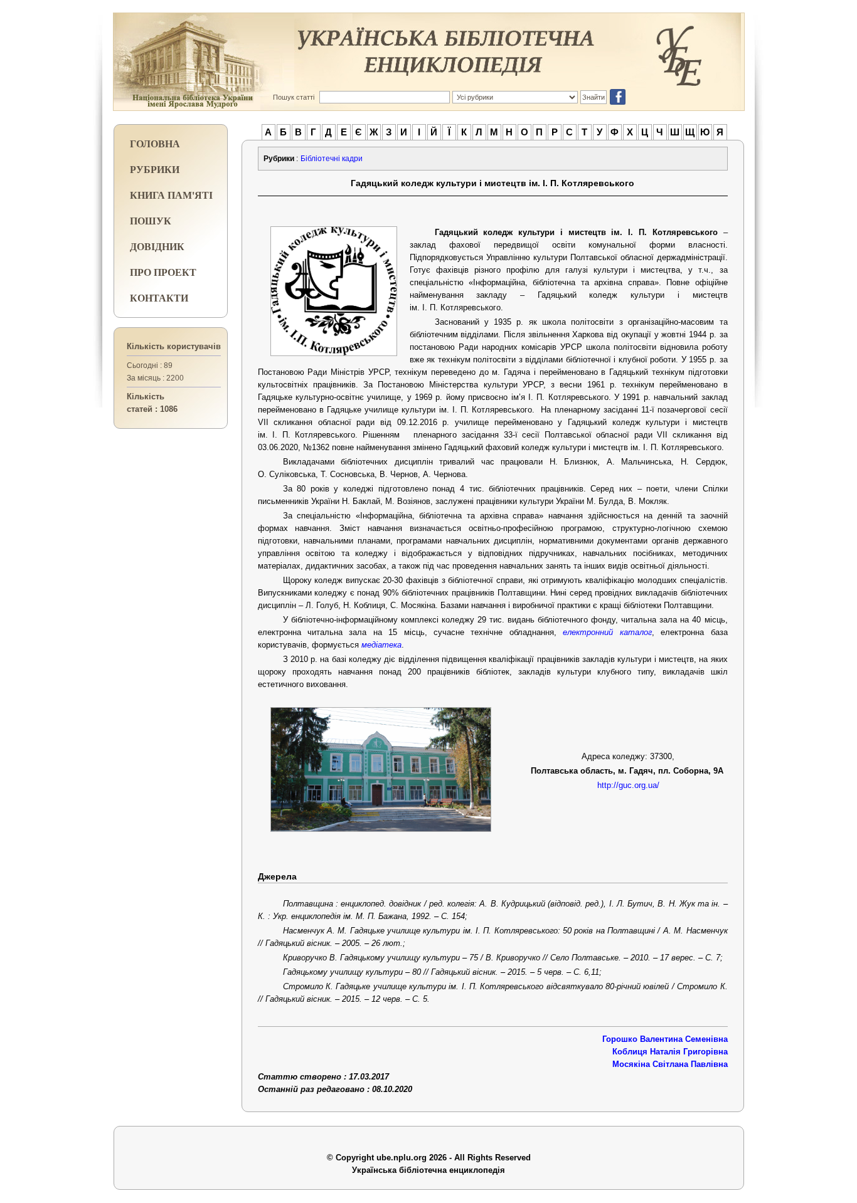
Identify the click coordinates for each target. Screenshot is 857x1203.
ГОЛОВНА (155, 143)
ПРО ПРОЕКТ (163, 272)
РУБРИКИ (154, 169)
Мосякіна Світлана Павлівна (670, 1064)
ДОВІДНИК (157, 246)
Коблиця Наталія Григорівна (670, 1051)
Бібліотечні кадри (332, 158)
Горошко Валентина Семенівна (665, 1039)
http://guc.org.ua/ (628, 785)
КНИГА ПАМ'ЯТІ (171, 194)
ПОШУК (150, 220)
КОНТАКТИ (159, 297)
